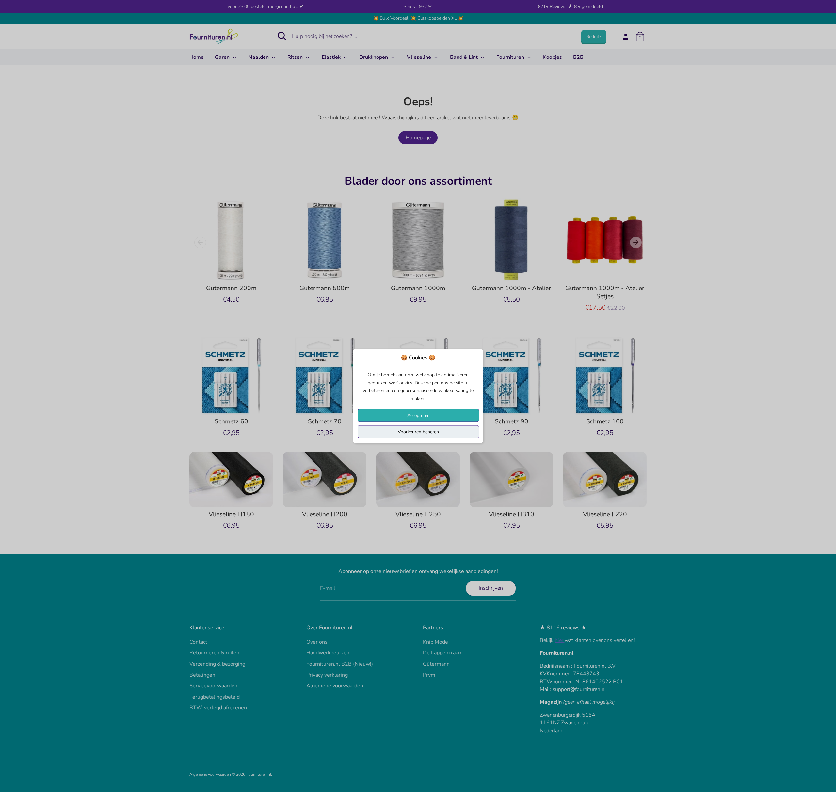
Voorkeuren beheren (418, 432)
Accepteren (418, 415)
